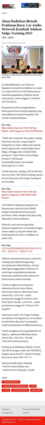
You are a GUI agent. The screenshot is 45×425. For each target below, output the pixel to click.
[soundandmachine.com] (8, 6)
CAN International (20, 390)
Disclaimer (6, 409)
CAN (33, 386)
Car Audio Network (11, 382)
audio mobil (36, 390)
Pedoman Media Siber (31, 409)
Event (4, 13)
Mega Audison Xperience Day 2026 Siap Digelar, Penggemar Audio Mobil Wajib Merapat (19, 195)
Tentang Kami (7, 413)
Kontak (26, 413)
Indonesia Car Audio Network (15, 386)
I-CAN (6, 390)
